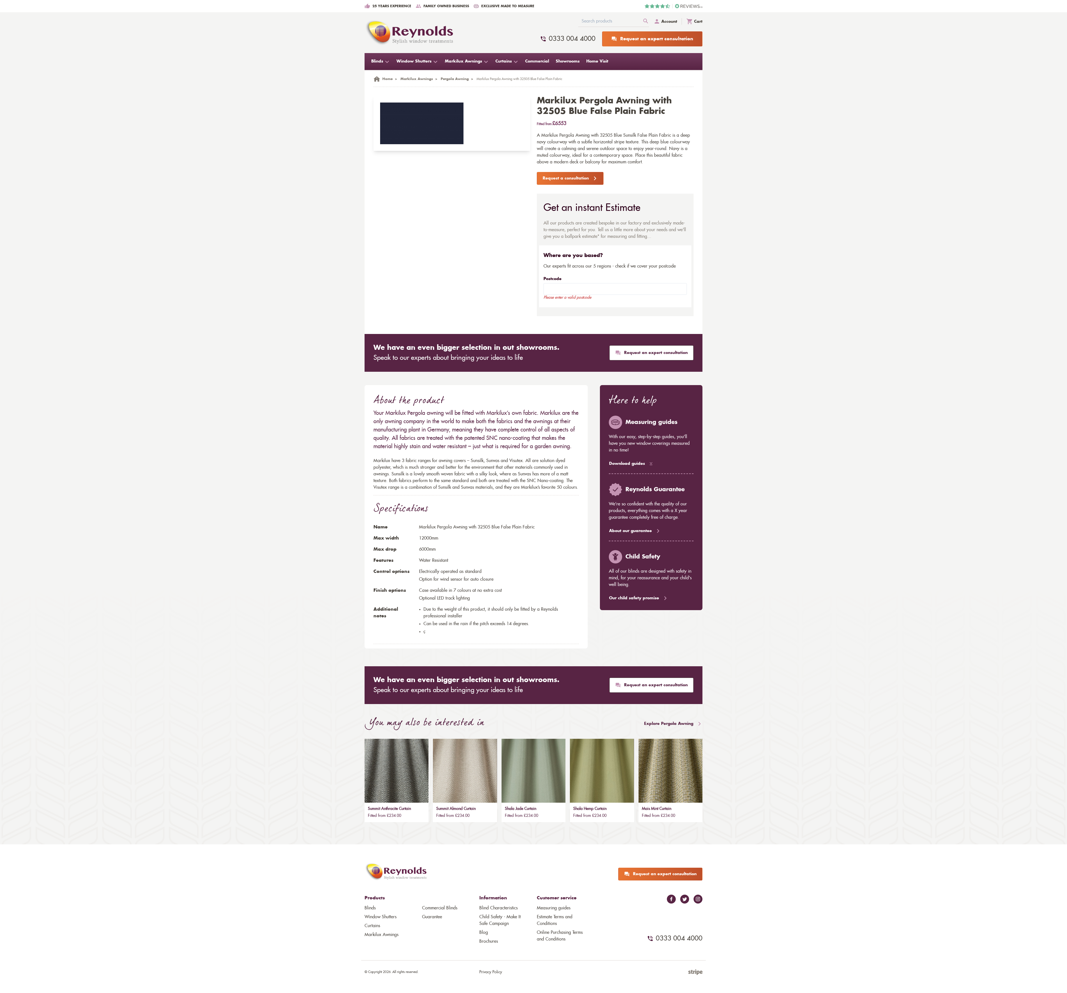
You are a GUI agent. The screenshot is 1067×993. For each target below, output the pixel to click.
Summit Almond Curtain (456, 809)
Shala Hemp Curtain (590, 809)
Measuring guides (553, 908)
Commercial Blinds (439, 908)
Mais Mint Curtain (656, 809)
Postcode (553, 279)
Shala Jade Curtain (520, 809)
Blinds (370, 908)
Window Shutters (381, 917)
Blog (483, 932)
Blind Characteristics (498, 908)
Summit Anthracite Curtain (389, 809)
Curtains (372, 926)
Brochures (488, 941)
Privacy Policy (490, 972)
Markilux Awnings (381, 934)
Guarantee (432, 917)
